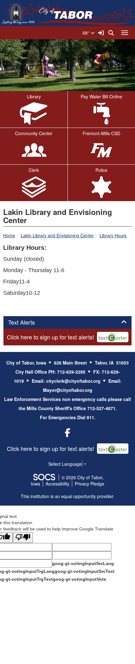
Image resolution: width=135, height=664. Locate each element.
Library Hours (113, 235)
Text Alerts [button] (28, 322)
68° (87, 33)
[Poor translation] (23, 537)
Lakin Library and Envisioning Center (57, 235)
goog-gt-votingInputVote (79, 579)
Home (9, 235)
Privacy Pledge (89, 483)
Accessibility (57, 483)
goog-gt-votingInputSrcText (85, 571)
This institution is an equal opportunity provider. (67, 496)
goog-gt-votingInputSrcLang (83, 563)
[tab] (67, 322)
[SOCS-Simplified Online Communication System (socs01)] (44, 477)
